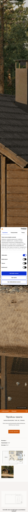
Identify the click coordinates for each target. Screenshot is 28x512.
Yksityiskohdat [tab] (14, 232)
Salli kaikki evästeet (14, 273)
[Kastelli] (14, 2)
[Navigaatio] (1, 1)
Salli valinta (14, 277)
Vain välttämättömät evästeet (14, 281)
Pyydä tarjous (14, 431)
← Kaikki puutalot (5, 411)
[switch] (25, 259)
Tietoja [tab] (23, 232)
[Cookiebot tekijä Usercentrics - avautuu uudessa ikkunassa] (21, 229)
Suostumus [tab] (5, 232)
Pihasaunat (14, 411)
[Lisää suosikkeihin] (26, 411)
